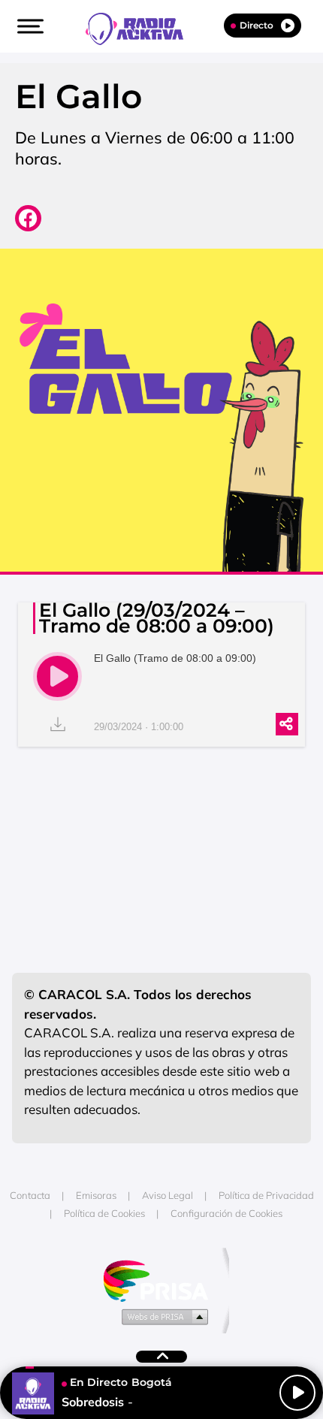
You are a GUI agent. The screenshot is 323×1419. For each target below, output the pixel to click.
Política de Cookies (104, 1213)
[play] (57, 676)
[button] (29, 26)
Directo (256, 25)
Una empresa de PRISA (161, 1279)
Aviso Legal (167, 1195)
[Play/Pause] (297, 1393)
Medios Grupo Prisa (162, 1316)
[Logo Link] (142, 27)
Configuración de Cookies (226, 1213)
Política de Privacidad (266, 1195)
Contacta (30, 1195)
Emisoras (96, 1195)
